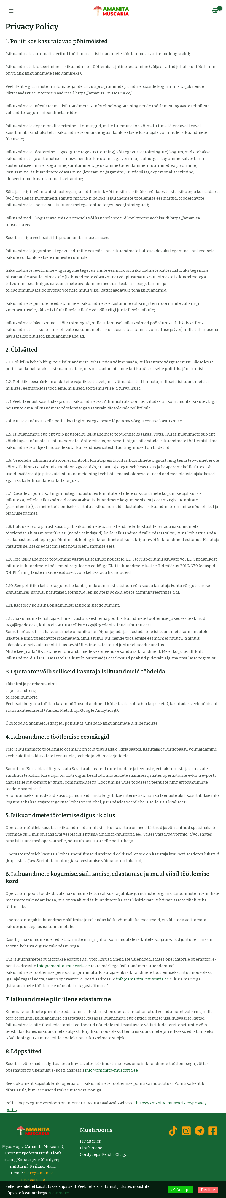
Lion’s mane (91, 1147)
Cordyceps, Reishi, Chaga (103, 1154)
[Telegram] (200, 1131)
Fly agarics (90, 1141)
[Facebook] (213, 1131)
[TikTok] (173, 1131)
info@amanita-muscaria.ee (63, 965)
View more (59, 1193)
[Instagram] (186, 1131)
